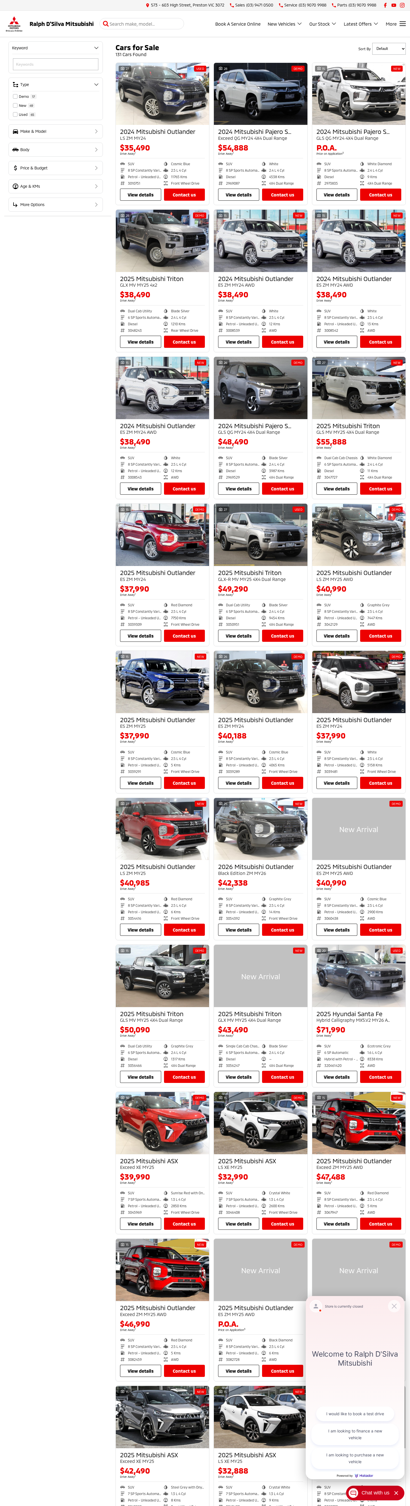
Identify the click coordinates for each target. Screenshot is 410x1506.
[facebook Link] (385, 5)
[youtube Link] (393, 5)
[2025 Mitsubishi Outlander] (162, 535)
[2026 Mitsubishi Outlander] (260, 829)
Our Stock (319, 23)
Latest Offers (358, 23)
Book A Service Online (238, 23)
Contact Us (184, 194)
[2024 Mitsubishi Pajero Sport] (260, 94)
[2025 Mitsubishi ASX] (162, 1123)
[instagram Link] (402, 5)
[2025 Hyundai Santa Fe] (358, 976)
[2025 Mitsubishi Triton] (162, 241)
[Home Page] (14, 24)
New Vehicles (281, 23)
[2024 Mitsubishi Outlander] (162, 94)
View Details (141, 194)
